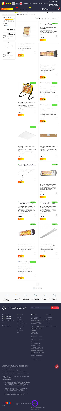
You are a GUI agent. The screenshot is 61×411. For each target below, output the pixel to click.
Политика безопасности (22, 323)
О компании (19, 319)
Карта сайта (19, 328)
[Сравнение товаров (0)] (52, 9)
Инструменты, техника (35, 345)
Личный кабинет (49, 317)
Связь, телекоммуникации (36, 328)
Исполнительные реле (35, 341)
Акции (29, 8)
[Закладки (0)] (55, 9)
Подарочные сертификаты (51, 326)
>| (41, 288)
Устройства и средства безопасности (36, 318)
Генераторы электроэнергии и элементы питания (37, 353)
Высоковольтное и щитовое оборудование (37, 356)
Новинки (16, 8)
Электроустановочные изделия (37, 320)
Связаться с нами (20, 326)
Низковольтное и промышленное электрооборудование (35, 333)
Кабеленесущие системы (36, 343)
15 (47, 18)
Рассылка (47, 323)
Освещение (33, 330)
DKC (5, 25)
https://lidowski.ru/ (35, 409)
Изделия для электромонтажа (37, 350)
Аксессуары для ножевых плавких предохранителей (36, 359)
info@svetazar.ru (5, 323)
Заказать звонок (54, 5)
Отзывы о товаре (18, 12)
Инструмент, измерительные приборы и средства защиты (37, 348)
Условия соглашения (21, 324)
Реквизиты (19, 317)
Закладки (47, 321)
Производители (20, 330)
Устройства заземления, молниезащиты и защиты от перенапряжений (37, 323)
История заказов (49, 319)
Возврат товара (49, 324)
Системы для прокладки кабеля (37, 326)
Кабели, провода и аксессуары (37, 339)
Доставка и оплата (23, 8)
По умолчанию (54, 18)
